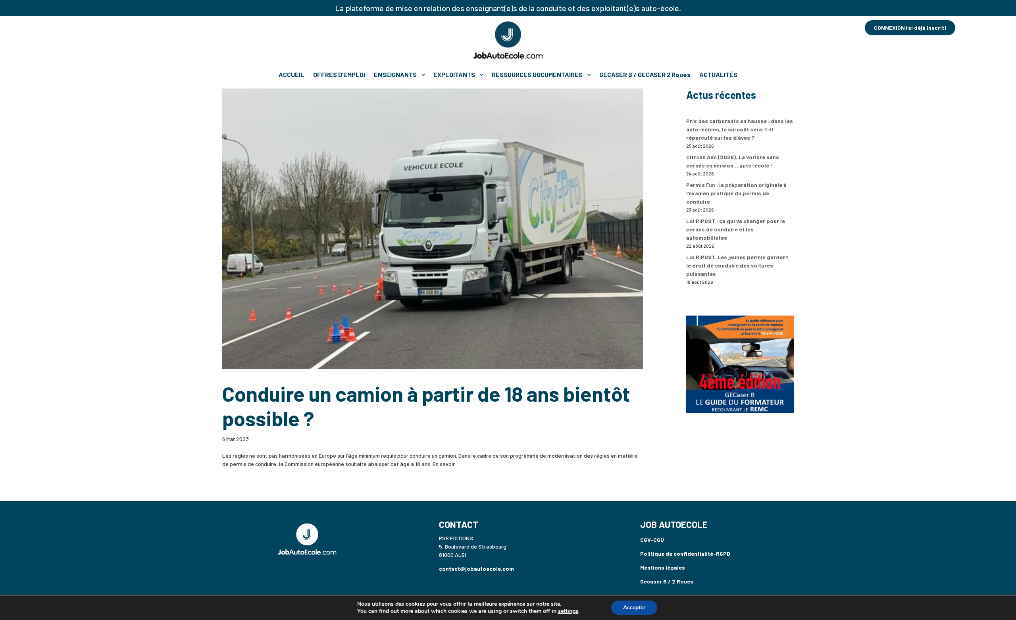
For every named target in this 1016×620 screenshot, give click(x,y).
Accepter (634, 607)
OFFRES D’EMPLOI (339, 74)
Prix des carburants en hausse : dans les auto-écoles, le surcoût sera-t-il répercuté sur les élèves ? (739, 129)
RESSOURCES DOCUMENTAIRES (537, 74)
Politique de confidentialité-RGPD (685, 553)
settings (568, 611)
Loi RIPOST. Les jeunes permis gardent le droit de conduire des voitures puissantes (737, 265)
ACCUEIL (291, 74)
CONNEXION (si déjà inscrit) (910, 27)
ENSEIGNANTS (395, 74)
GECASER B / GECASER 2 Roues (645, 74)
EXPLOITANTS (454, 74)
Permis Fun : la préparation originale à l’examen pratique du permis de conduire (736, 193)
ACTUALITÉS (718, 74)
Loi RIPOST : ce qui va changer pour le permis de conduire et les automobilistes (735, 229)
